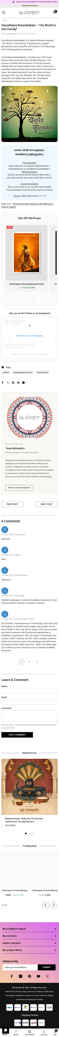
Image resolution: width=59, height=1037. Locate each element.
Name (4, 686)
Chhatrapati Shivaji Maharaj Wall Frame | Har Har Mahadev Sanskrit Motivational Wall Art (44, 890)
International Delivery (30, 6)
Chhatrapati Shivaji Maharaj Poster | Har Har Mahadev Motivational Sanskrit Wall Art (14, 890)
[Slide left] (45, 905)
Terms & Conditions (36, 991)
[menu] (3, 12)
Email (4, 697)
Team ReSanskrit (10, 34)
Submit (47, 967)
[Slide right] (53, 905)
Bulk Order (9, 991)
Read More (10, 825)
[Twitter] (8, 382)
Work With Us (41, 995)
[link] (16, 1032)
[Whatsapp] (23, 382)
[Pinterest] (13, 382)
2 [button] (29, 833)
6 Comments (31, 34)
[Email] (18, 382)
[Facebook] (2, 382)
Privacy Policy (21, 991)
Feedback (19, 995)
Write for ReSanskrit (19, 488)
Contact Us (29, 995)
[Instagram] (20, 976)
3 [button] (33, 833)
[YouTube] (38, 976)
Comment (6, 708)
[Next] (37, 661)
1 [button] (26, 833)
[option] (29, 795)
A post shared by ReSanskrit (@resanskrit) (29, 354)
